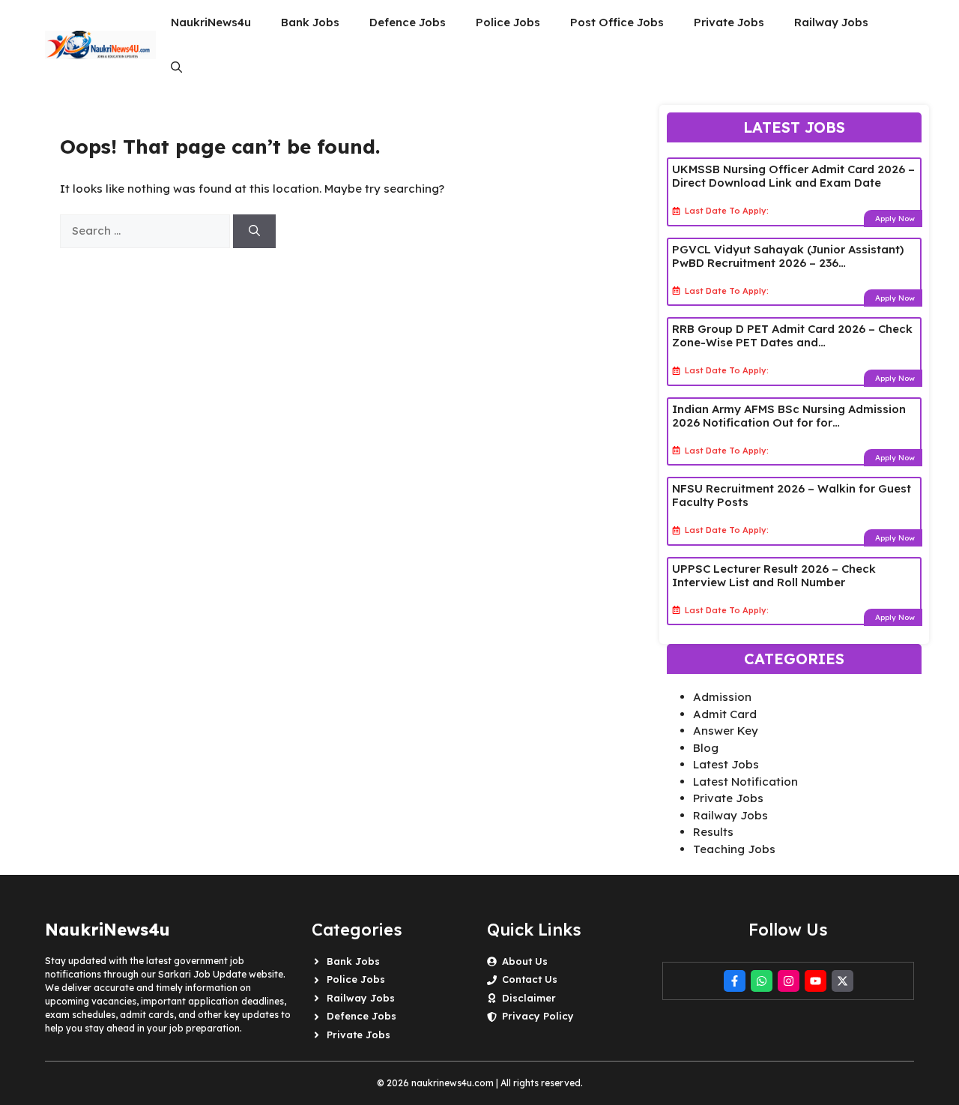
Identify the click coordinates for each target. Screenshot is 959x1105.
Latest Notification (745, 781)
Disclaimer (529, 998)
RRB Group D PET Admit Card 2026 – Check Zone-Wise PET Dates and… (792, 335)
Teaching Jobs (734, 849)
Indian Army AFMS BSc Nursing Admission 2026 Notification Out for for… (789, 416)
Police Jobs (508, 22)
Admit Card (725, 714)
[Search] (254, 231)
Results (713, 832)
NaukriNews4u (211, 22)
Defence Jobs (407, 22)
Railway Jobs (831, 22)
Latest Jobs (726, 764)
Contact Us (529, 979)
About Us (525, 961)
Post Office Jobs (617, 22)
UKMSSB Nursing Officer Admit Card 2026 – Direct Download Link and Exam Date (793, 176)
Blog (706, 748)
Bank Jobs (310, 22)
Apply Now (895, 218)
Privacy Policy (538, 1016)
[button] (176, 67)
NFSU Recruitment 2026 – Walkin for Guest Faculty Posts (791, 495)
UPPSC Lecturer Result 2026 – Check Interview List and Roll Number (774, 575)
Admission (722, 697)
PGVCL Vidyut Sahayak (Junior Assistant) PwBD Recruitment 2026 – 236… (788, 256)
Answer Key (725, 730)
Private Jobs (729, 22)
